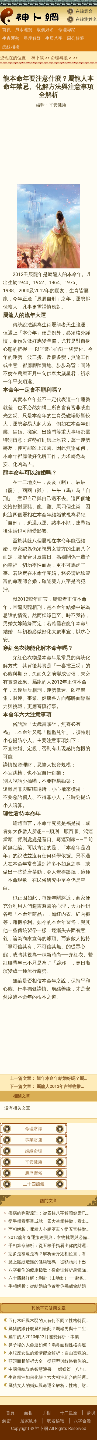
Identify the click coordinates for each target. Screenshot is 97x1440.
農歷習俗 (33, 1173)
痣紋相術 (10, 47)
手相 (46, 1412)
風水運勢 (23, 29)
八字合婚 (82, 1420)
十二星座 (68, 1412)
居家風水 (28, 1420)
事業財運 (33, 1139)
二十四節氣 (33, 1184)
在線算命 (84, 11)
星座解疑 (32, 38)
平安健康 (87, 57)
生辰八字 (54, 38)
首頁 (6, 29)
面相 (28, 1412)
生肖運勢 (10, 38)
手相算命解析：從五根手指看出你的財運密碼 (51, 1245)
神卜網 (37, 57)
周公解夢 (75, 38)
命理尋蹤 (66, 29)
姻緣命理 (33, 1150)
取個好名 (45, 29)
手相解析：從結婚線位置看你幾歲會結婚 (47, 1286)
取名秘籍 (55, 1420)
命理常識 (33, 1128)
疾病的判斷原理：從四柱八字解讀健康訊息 (49, 1213)
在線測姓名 (86, 19)
